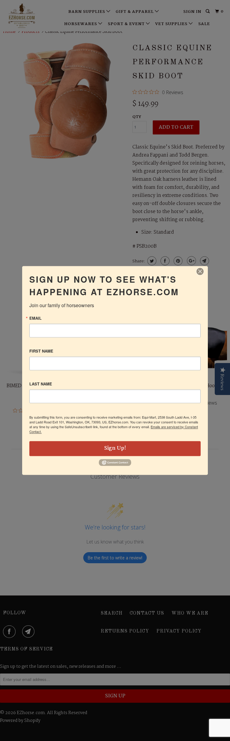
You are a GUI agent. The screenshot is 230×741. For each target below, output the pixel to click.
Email (35, 318)
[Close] (200, 271)
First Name (41, 351)
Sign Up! (115, 448)
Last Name (40, 384)
